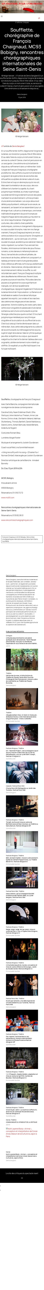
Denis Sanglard (22, 94)
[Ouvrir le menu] (1, 16)
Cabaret (9, 786)
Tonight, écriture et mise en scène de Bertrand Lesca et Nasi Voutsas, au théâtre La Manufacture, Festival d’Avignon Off (22, 824)
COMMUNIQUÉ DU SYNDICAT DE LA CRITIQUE (21, 1122)
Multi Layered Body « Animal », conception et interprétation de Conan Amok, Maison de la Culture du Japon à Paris (21, 1156)
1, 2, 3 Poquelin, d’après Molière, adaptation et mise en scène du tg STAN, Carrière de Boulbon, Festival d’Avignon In (22, 1076)
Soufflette (5, 541)
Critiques (26, 22)
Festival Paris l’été (18, 786)
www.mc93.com (7, 497)
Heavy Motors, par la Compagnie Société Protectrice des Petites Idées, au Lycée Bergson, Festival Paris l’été (20, 895)
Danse (8, 1120)
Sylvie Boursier (11, 759)
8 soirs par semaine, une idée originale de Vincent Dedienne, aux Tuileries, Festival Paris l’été (20, 1002)
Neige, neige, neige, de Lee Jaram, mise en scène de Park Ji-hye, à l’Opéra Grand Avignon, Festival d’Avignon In (22, 931)
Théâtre (8, 673)
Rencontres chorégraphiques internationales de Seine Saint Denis (20, 538)
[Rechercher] (39, 18)
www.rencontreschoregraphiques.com (17, 520)
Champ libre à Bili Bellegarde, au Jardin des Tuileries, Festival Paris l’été (21, 789)
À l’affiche (18, 22)
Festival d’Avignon (12, 748)
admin (8, 646)
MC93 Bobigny (21, 537)
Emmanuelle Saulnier (13, 721)
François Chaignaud (8, 537)
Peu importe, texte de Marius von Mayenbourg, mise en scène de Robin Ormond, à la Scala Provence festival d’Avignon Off (19, 1039)
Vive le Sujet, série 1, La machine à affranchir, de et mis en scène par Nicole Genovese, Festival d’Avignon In (21, 1111)
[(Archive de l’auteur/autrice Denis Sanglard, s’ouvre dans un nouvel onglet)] (22, 572)
